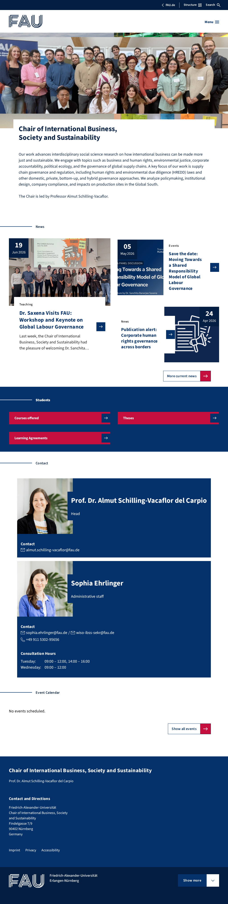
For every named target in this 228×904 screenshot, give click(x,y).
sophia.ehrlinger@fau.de (46, 632)
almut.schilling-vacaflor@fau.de (52, 550)
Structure (190, 5)
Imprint (14, 850)
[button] (59, 418)
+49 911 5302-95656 (42, 639)
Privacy (30, 850)
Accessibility (50, 850)
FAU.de (170, 5)
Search (210, 5)
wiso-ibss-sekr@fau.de (95, 632)
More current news (182, 376)
